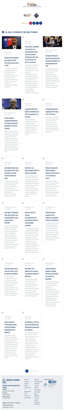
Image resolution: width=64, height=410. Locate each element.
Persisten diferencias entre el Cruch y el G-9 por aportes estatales (11, 271)
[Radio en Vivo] (30, 23)
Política (36, 387)
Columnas (26, 381)
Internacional (38, 381)
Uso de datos (27, 397)
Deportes (36, 383)
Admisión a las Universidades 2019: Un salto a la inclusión (32, 170)
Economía (37, 392)
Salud (36, 400)
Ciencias (36, 385)
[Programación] (34, 23)
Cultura (36, 379)
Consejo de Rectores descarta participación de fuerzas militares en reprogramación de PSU (53, 60)
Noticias (26, 379)
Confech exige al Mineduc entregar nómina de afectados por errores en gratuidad (52, 273)
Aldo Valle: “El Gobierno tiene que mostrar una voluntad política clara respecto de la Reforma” (11, 217)
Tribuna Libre (27, 387)
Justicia (36, 398)
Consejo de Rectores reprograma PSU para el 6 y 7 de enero (52, 111)
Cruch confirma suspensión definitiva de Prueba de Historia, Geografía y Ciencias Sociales (11, 123)
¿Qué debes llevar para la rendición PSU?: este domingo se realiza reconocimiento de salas (11, 173)
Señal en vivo (27, 395)
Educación (37, 390)
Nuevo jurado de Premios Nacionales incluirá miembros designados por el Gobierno (10, 327)
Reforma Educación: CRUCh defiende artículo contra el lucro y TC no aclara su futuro (52, 173)
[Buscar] (37, 23)
